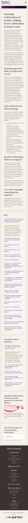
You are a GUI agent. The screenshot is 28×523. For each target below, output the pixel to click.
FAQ (14, 497)
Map (14, 462)
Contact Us (14, 491)
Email (7, 517)
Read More (14, 504)
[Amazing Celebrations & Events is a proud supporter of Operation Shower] (14, 408)
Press (14, 495)
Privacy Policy (14, 508)
